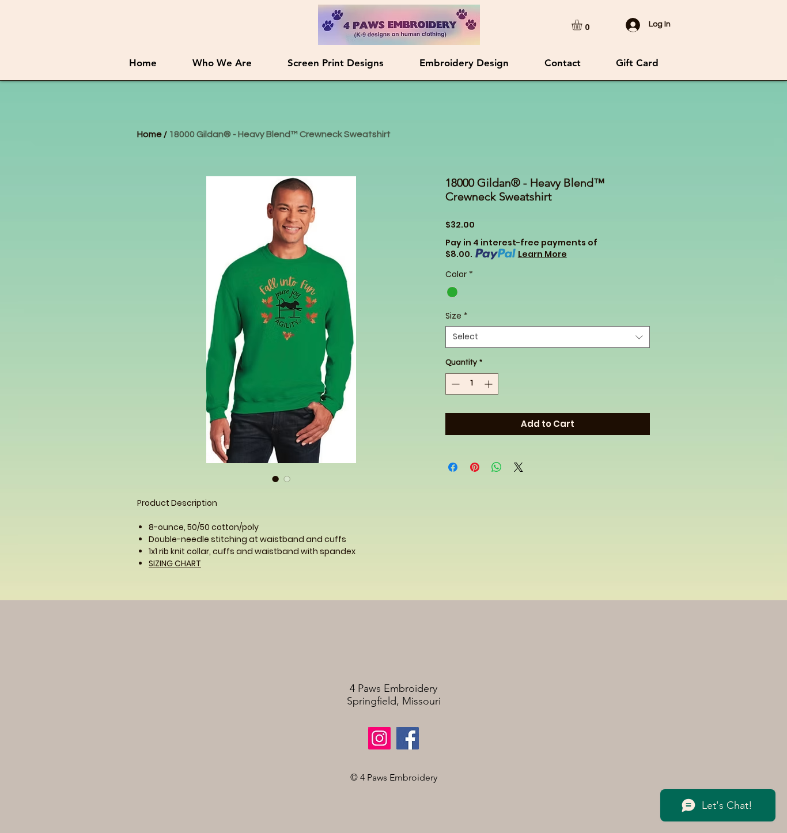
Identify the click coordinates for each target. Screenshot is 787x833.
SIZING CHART (175, 563)
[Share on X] (518, 467)
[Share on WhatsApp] (497, 467)
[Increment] (489, 384)
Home (149, 134)
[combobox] (547, 337)
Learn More (542, 254)
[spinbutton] (471, 384)
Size (456, 316)
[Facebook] (407, 738)
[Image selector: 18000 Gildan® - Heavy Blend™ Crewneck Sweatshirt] (275, 478)
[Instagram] (379, 738)
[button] (583, 25)
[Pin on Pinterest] (475, 467)
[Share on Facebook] (453, 467)
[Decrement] (454, 384)
